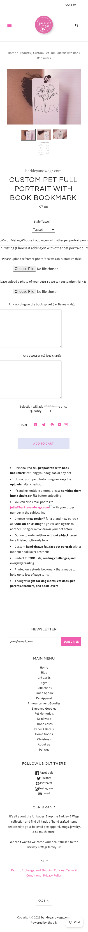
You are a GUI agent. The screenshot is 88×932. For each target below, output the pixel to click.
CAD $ (41, 901)
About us (44, 744)
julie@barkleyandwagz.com (29, 507)
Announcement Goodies (44, 703)
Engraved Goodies (44, 708)
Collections (44, 688)
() (71, 5)
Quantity (36, 411)
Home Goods (44, 734)
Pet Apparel (44, 698)
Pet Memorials (44, 713)
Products (25, 53)
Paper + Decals (44, 729)
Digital (44, 683)
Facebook (46, 773)
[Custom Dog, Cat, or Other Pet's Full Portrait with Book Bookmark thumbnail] (28, 135)
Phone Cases (44, 724)
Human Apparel (44, 693)
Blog (44, 672)
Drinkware (44, 719)
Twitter (46, 778)
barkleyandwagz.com (43, 171)
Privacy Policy (52, 875)
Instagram (46, 788)
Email (46, 793)
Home (12, 53)
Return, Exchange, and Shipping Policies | (38, 870)
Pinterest (45, 783)
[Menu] (9, 25)
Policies (44, 749)
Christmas (44, 739)
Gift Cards (44, 678)
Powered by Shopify (44, 922)
